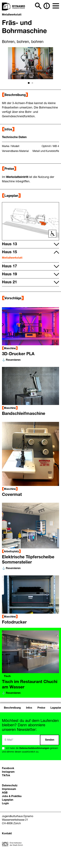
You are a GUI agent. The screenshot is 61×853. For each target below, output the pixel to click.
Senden (49, 740)
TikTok (6, 775)
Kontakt (7, 833)
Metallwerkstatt (11, 14)
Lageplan (7, 800)
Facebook (8, 768)
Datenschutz (9, 785)
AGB (4, 793)
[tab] (28, 83)
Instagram (8, 772)
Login (5, 803)
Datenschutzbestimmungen (34, 748)
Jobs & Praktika (11, 796)
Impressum (9, 789)
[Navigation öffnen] (56, 6)
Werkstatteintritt (17, 177)
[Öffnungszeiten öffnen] (46, 6)
